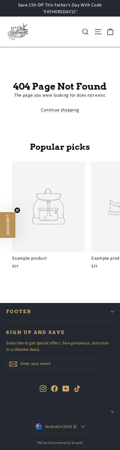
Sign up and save (35, 332)
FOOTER (18, 311)
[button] (7, 225)
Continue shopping (60, 109)
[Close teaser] (17, 210)
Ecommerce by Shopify (66, 442)
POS (40, 442)
